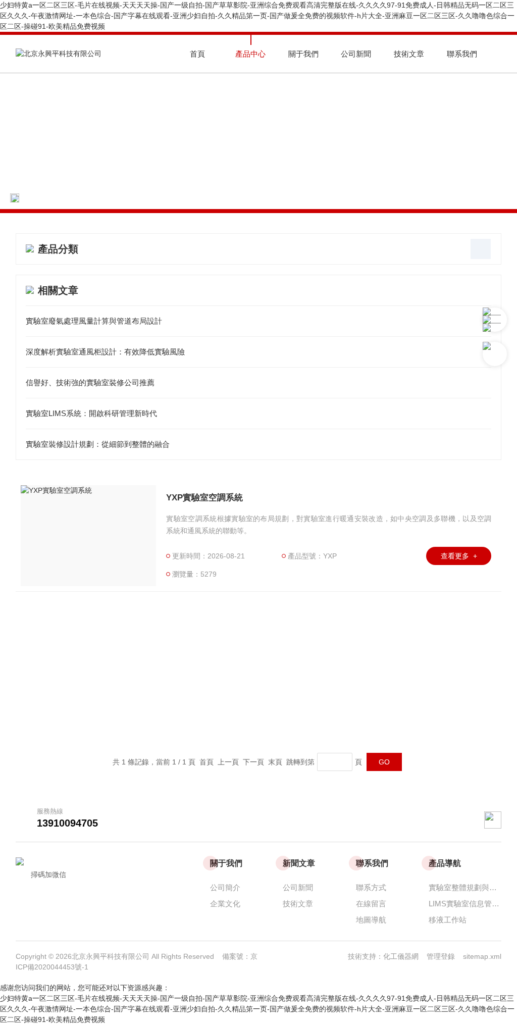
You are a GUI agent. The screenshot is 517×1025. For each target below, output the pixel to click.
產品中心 (250, 53)
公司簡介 (225, 887)
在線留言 (371, 903)
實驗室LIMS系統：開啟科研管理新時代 (91, 413)
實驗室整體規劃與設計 (465, 887)
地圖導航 (371, 919)
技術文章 (409, 53)
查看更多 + (459, 556)
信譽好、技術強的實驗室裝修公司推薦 (90, 382)
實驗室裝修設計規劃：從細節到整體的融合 (98, 444)
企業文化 (225, 903)
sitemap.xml (482, 956)
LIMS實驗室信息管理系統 (465, 903)
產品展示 (104, 197)
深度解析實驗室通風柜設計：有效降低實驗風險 (105, 351)
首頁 (197, 53)
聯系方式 (371, 887)
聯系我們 (462, 53)
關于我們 (303, 53)
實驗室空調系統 (160, 197)
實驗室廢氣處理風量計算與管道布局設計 (94, 321)
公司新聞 (356, 53)
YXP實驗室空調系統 (204, 497)
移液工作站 (448, 919)
